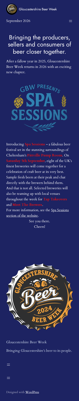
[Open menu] (70, 21)
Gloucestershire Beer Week (38, 9)
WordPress (32, 392)
